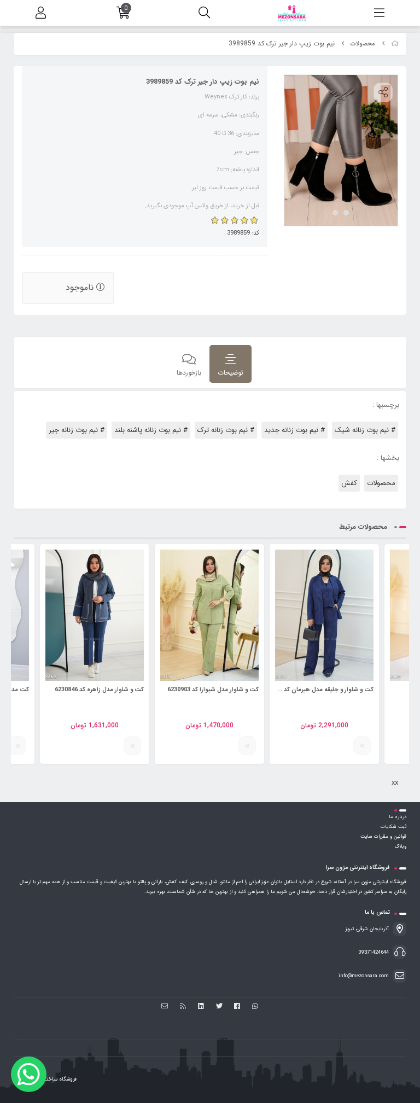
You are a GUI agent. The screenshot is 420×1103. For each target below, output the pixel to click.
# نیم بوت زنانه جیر (76, 430)
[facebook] (237, 1007)
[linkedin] (201, 1007)
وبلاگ (400, 846)
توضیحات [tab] (230, 372)
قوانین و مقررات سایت (383, 837)
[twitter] (219, 1007)
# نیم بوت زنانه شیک (365, 430)
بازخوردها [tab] (189, 372)
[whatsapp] (255, 1007)
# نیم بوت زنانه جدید (294, 430)
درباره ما (397, 817)
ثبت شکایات (393, 827)
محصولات (363, 44)
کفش (349, 483)
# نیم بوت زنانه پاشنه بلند (151, 430)
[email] (165, 1007)
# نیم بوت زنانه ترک (225, 430)
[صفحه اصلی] (395, 44)
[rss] (183, 1007)
